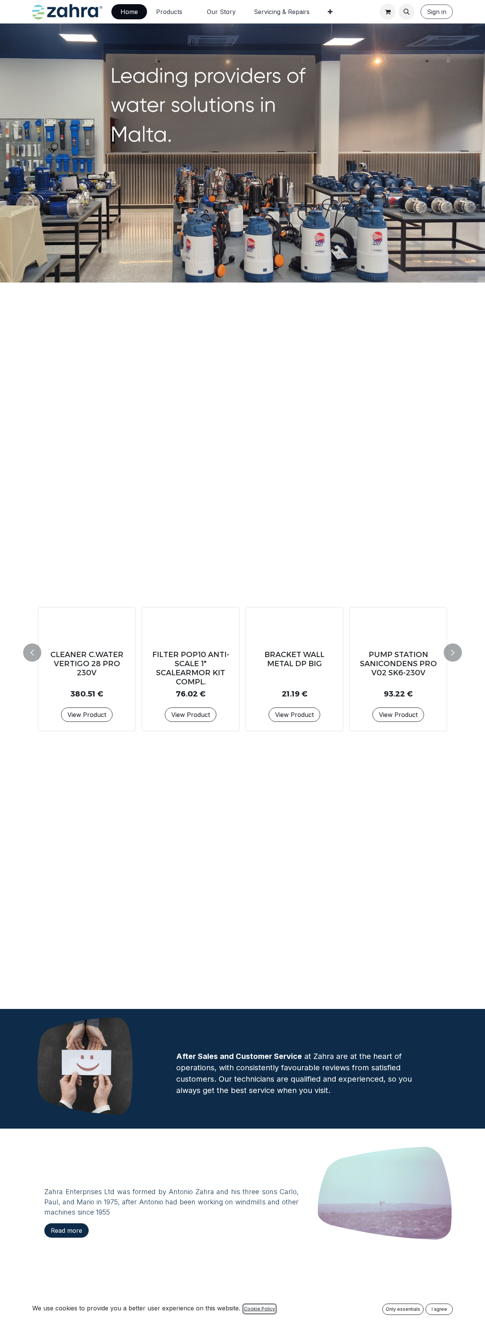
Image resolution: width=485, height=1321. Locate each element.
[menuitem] (129, 11)
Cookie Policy (259, 1309)
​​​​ (66, 1230)
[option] (242, 651)
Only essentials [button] (403, 1309)
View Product (86, 696)
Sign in (436, 12)
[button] (407, 12)
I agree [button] (439, 1309)
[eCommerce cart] (388, 12)
